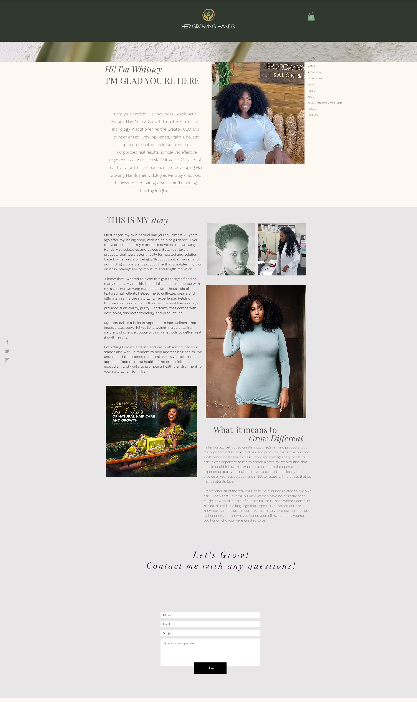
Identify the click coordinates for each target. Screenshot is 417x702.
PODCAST (313, 115)
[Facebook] (7, 342)
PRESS (311, 90)
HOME (311, 66)
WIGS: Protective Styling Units (318, 102)
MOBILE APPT (316, 78)
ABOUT (312, 96)
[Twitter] (7, 351)
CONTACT (313, 108)
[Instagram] (7, 360)
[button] (311, 16)
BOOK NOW (314, 72)
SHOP (311, 84)
